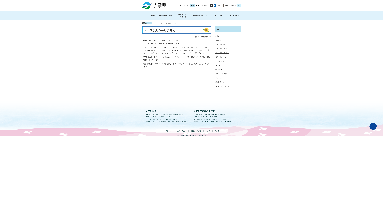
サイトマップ (168, 131)
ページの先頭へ (373, 126)
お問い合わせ (181, 131)
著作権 (217, 131)
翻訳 (239, 5)
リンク (208, 131)
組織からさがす (196, 131)
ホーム (155, 23)
